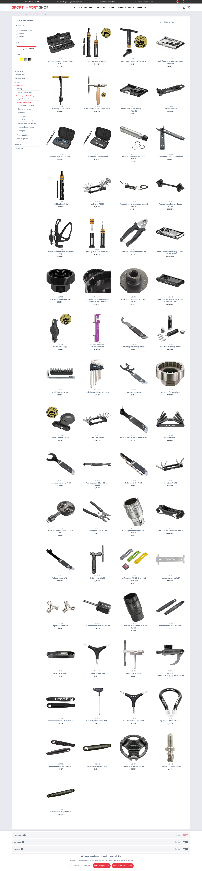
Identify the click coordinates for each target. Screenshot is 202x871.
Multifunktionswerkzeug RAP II (170, 529)
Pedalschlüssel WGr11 (60, 577)
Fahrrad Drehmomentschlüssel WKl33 (60, 530)
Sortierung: (157, 22)
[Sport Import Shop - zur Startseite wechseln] (30, 9)
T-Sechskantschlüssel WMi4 (97, 719)
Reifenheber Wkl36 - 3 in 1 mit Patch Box (134, 578)
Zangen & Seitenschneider (27, 123)
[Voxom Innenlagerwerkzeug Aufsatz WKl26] (134, 511)
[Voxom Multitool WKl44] (97, 185)
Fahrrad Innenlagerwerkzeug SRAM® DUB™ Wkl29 (97, 299)
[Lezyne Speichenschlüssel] (60, 607)
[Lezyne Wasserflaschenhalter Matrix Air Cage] (60, 233)
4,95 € (25, 49)
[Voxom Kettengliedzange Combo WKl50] (170, 137)
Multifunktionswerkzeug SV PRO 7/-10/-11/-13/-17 (170, 251)
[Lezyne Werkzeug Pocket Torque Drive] (134, 42)
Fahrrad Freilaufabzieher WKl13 (97, 624)
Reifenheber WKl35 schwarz (170, 624)
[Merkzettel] (189, 2)
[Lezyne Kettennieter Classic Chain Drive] (97, 90)
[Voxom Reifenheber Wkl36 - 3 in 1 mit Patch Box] (134, 559)
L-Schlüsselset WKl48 (60, 391)
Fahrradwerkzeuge (24, 102)
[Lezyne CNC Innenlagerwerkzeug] (60, 280)
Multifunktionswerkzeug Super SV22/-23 (170, 61)
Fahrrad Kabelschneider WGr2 (134, 250)
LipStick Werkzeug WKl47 (170, 345)
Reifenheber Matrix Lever (60, 810)
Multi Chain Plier (170, 107)
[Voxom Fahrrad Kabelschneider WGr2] (134, 233)
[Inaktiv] (185, 842)
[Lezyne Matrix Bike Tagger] (60, 328)
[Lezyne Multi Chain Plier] (170, 90)
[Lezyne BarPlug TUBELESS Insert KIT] (97, 233)
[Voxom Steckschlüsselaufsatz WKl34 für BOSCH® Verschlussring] (134, 280)
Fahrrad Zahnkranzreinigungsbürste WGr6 (170, 673)
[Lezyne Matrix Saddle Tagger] (60, 419)
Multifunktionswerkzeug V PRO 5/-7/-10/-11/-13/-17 (170, 299)
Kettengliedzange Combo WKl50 (170, 155)
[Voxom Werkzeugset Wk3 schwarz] (60, 137)
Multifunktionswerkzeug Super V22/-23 (133, 108)
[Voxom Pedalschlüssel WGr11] (60, 559)
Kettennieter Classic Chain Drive (97, 107)
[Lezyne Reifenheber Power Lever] (97, 747)
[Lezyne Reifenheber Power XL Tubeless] (60, 702)
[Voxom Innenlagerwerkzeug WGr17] (134, 328)
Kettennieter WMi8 (133, 672)
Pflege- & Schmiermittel (24, 92)
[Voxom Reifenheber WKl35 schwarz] (170, 607)
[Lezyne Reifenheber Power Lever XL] (60, 747)
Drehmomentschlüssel (26, 105)
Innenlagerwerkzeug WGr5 (60, 482)
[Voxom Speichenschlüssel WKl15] (134, 747)
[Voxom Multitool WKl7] (170, 419)
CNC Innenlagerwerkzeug (60, 298)
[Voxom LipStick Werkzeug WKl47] (170, 328)
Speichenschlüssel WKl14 (170, 719)
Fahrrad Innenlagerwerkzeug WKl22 (170, 204)
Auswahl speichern (101, 865)
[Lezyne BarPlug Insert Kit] (60, 185)
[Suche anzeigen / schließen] (178, 6)
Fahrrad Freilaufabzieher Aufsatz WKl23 (134, 625)
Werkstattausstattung (25, 120)
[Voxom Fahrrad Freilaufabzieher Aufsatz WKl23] (134, 607)
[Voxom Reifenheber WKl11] (60, 654)
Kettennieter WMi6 (97, 577)
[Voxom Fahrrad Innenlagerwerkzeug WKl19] (134, 137)
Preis (18, 43)
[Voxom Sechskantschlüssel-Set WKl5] (97, 373)
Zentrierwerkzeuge (24, 109)
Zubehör (18, 82)
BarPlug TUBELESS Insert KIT (97, 250)
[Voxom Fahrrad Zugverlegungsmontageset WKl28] (134, 185)
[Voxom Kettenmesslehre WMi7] (170, 559)
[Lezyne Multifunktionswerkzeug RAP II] (170, 511)
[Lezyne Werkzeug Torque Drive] (60, 90)
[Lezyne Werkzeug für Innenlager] (170, 373)
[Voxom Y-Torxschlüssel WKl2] (97, 654)
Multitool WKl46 (170, 482)
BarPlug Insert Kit (61, 203)
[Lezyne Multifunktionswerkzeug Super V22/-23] (134, 90)
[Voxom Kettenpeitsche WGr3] (134, 464)
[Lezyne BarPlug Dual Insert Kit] (97, 42)
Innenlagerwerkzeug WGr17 (134, 345)
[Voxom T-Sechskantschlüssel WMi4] (97, 702)
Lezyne (21, 34)
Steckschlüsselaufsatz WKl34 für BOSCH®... (134, 299)
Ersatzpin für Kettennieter (170, 765)
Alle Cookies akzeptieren (122, 865)
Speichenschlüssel (60, 624)
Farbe (18, 54)
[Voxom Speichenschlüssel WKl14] (170, 702)
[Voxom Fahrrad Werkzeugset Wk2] (97, 137)
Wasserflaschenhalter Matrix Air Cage (61, 251)
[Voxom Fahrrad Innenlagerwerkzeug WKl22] (170, 185)
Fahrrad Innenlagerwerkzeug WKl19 (133, 156)
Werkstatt (19, 86)
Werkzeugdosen (22, 139)
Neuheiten (18, 71)
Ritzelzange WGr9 (134, 391)
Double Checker (97, 345)
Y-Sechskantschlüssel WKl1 (134, 719)
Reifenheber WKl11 (60, 672)
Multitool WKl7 (170, 436)
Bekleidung (19, 75)
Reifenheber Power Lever (97, 765)
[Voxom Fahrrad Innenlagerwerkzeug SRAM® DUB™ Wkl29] (97, 280)
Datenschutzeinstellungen (80, 865)
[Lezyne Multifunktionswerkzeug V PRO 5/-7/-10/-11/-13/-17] (170, 280)
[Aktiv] (185, 835)
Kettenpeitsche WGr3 (133, 482)
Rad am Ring (19, 148)
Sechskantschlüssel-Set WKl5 (97, 391)
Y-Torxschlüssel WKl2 (97, 672)
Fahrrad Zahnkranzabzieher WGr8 (133, 436)
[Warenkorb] (188, 7)
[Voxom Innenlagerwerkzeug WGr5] (60, 464)
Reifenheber (22, 116)
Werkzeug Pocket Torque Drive (133, 60)
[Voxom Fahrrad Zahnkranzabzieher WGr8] (134, 419)
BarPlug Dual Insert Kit (97, 60)
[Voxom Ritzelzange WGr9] (134, 373)
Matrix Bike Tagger (60, 345)
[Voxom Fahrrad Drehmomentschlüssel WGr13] (60, 42)
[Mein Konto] (184, 6)
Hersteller (20, 26)
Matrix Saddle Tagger (60, 436)
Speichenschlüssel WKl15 (134, 765)
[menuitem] (182, 1)
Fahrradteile (19, 78)
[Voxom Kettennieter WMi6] (97, 559)
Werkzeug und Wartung (25, 96)
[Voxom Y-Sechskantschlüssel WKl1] (134, 702)
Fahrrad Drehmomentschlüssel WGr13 (60, 61)
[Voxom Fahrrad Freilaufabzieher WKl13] (97, 607)
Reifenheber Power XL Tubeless (60, 719)
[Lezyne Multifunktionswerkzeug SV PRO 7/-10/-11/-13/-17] (170, 233)
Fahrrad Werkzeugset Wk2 (97, 155)
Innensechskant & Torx (26, 127)
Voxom (21, 37)
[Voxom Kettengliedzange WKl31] (97, 511)
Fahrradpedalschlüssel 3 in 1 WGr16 (97, 483)
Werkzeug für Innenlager (170, 391)
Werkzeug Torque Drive (60, 107)
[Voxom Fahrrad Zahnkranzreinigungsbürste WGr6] (170, 654)
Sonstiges (21, 131)
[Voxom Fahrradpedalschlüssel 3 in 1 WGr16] (97, 464)
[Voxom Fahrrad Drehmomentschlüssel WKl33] (60, 511)
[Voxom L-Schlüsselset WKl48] (60, 373)
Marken (17, 145)
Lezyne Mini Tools (23, 99)
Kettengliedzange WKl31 (97, 529)
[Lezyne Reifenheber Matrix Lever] (60, 793)
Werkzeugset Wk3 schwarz (60, 155)
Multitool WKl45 (97, 436)
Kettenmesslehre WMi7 (170, 577)
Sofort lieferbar (26, 20)
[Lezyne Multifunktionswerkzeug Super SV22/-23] (170, 42)
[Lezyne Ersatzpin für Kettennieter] (170, 747)
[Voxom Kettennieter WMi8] (134, 654)
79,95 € (31, 49)
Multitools (21, 113)
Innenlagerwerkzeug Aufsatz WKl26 (133, 530)
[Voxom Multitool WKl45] (97, 419)
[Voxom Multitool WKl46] (170, 464)
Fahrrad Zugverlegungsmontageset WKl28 (134, 204)
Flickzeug (19, 89)
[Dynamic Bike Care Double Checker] (97, 328)
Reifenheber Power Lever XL (60, 765)
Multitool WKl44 (97, 203)
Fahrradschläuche (23, 135)
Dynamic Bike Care (25, 31)
